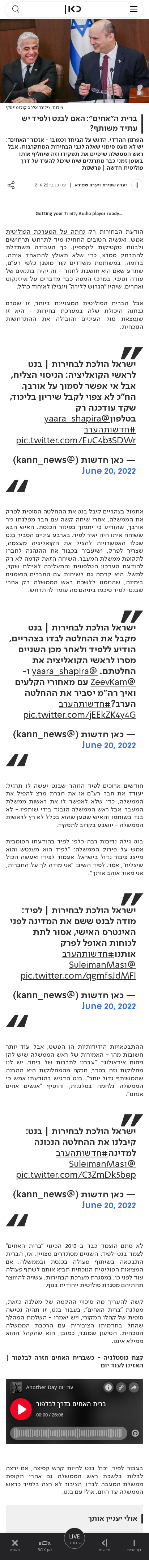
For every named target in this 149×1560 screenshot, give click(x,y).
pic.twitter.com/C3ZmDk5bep (76, 1175)
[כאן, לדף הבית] (72, 9)
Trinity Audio (77, 214)
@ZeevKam (113, 682)
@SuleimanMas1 (102, 965)
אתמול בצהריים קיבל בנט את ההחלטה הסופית (82, 511)
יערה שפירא (114, 185)
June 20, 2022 (109, 471)
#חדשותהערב (110, 430)
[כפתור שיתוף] (11, 185)
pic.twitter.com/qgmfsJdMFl (78, 976)
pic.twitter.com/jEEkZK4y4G (79, 715)
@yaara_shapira (77, 419)
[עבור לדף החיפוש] (15, 9)
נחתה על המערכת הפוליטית (45, 232)
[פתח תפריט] (134, 9)
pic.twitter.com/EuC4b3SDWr (76, 441)
